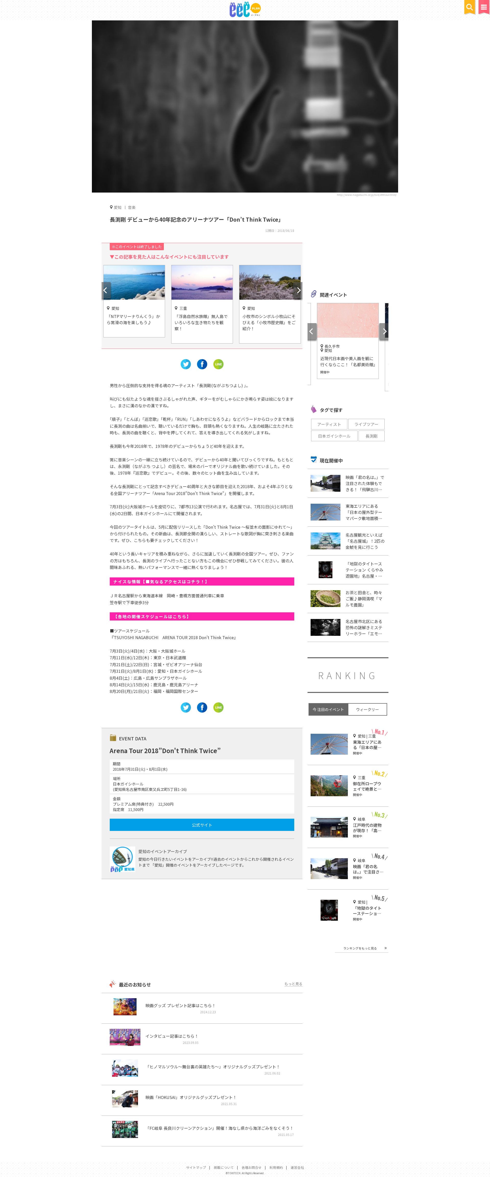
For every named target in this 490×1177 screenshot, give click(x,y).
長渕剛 (371, 436)
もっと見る (293, 983)
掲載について (224, 1167)
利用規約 (276, 1167)
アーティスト (329, 424)
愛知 (117, 207)
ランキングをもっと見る (360, 948)
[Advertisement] (202, 930)
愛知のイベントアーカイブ (162, 851)
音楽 (132, 207)
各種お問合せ (252, 1167)
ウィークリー (367, 709)
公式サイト (202, 825)
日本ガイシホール (334, 436)
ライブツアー (366, 424)
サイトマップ (196, 1167)
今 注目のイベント (328, 709)
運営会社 (297, 1167)
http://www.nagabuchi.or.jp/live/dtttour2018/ (367, 195)
